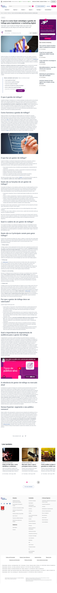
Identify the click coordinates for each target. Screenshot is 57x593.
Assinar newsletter (41, 6)
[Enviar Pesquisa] (33, 6)
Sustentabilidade (48, 9)
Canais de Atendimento (46, 504)
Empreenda (7, 9)
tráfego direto (27, 290)
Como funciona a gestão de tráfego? (12, 82)
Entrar (54, 6)
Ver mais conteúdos (29, 486)
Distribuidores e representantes (47, 508)
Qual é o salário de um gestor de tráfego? (13, 87)
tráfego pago (5, 262)
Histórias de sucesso (32, 531)
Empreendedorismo (32, 521)
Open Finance (15, 515)
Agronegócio (15, 527)
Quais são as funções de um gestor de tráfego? (14, 85)
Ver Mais (20, 90)
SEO (7, 119)
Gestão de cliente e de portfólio (18, 513)
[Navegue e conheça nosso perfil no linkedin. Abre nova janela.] (9, 503)
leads (7, 130)
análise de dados (6, 424)
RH (29, 549)
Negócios (30, 9)
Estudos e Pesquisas (32, 523)
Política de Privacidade (10, 557)
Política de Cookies (28, 560)
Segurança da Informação (14, 560)
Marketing (30, 540)
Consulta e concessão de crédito (18, 507)
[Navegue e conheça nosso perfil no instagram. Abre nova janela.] (4, 503)
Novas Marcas (44, 515)
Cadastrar (48, 6)
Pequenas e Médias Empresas (18, 518)
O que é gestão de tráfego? (10, 80)
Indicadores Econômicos (33, 533)
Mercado (23, 9)
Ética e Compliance (45, 513)
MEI (29, 542)
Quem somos (44, 517)
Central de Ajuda (38, 557)
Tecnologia (39, 9)
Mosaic (20, 177)
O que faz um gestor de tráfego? (11, 83)
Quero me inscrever (47, 38)
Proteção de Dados (32, 546)
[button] (38, 482)
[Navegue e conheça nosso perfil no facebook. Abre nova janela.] (1, 503)
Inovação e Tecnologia (32, 535)
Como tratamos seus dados (42, 560)
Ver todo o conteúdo (32, 500)
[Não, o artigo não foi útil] (25, 436)
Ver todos (53, 1)
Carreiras (30, 508)
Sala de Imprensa (45, 519)
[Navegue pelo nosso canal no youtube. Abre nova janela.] (7, 503)
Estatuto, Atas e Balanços (25, 557)
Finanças (30, 525)
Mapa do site (48, 557)
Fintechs (14, 529)
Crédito (30, 513)
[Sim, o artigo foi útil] (23, 436)
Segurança (15, 9)
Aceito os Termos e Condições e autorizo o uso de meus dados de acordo (48, 36)
